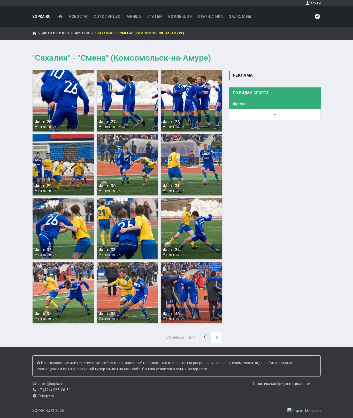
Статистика (210, 16)
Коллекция (180, 16)
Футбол (82, 33)
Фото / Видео (106, 16)
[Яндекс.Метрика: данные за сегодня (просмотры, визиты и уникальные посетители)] (304, 411)
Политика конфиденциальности (281, 384)
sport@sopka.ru (51, 384)
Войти (315, 3)
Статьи (154, 16)
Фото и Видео (55, 33)
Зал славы (240, 16)
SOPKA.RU (41, 16)
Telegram (46, 396)
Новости (78, 16)
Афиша (134, 16)
